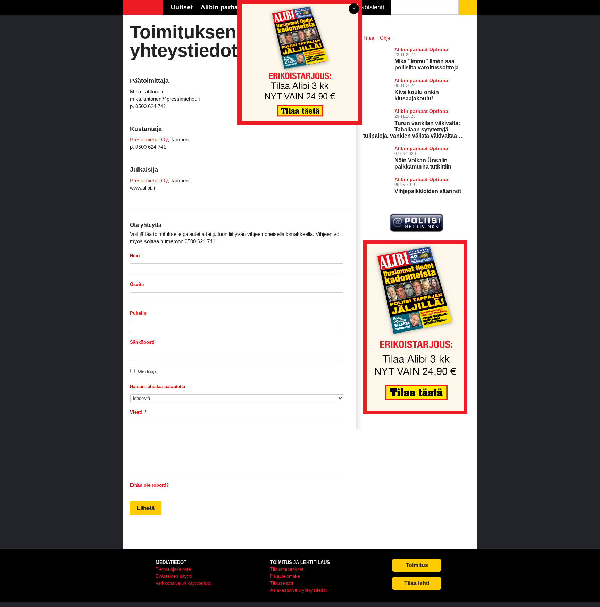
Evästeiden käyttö (174, 576)
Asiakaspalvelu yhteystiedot (298, 590)
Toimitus (417, 565)
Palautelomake (285, 576)
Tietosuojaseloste (173, 569)
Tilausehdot (281, 583)
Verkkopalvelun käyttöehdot (183, 583)
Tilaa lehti (416, 583)
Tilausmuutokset (286, 569)
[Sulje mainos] (353, 9)
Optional (439, 148)
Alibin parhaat (411, 148)
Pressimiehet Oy (149, 139)
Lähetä (146, 508)
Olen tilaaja (147, 371)
